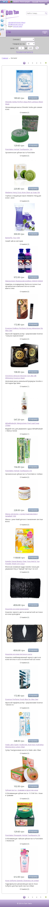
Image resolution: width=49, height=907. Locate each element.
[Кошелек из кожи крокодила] (24, 588)
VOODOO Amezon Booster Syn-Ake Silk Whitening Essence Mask (20, 377)
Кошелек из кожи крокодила (17, 609)
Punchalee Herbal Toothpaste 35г (18, 471)
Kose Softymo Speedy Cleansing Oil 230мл (22, 880)
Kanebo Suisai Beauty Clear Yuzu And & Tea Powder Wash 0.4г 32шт (22, 562)
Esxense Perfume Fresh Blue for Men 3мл (21, 699)
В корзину (33, 98)
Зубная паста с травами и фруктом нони (21, 790)
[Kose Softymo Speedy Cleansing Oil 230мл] (24, 860)
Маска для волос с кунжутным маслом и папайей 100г (21, 515)
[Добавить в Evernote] (11, 2)
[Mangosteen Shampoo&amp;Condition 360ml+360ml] (24, 260)
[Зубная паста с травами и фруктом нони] (24, 769)
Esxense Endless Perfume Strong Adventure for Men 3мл (24, 329)
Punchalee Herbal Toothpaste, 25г (18, 149)
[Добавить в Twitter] (4, 2)
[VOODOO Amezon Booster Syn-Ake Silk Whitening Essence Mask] (24, 355)
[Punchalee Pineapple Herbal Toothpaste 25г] (24, 815)
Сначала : (16, 39)
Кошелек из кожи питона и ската (18, 654)
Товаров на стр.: (19, 44)
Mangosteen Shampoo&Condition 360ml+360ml (24, 281)
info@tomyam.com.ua (15, 24)
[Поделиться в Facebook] (1, 2)
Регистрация (25, 2)
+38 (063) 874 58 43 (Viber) (16, 23)
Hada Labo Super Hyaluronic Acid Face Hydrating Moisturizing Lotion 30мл (24, 746)
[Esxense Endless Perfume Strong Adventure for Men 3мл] (24, 308)
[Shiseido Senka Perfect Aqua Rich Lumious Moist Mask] (24, 81)
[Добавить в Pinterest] (9, 2)
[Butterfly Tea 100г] (24, 217)
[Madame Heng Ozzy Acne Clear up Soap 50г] (24, 172)
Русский (35, 2)
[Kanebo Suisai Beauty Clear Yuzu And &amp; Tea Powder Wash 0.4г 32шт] (24, 541)
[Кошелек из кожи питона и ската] (24, 634)
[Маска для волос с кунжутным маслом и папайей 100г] (24, 493)
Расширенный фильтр (24, 52)
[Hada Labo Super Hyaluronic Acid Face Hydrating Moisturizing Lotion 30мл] (24, 724)
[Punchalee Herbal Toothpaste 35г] (24, 450)
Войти (16, 2)
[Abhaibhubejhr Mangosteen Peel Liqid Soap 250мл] (24, 403)
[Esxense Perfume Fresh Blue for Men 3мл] (24, 679)
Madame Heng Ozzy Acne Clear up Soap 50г (22, 192)
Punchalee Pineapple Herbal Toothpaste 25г (22, 835)
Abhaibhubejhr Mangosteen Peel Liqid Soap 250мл (22, 424)
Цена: (12, 48)
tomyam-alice (17, 26)
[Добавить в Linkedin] (6, 2)
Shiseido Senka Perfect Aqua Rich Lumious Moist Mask (24, 103)
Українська (43, 2)
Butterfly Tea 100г (12, 238)
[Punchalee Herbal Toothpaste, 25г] (24, 129)
